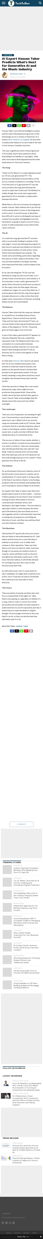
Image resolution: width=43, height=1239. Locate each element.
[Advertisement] (21, 28)
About (8, 1233)
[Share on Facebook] (9, 125)
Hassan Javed (18, 74)
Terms (34, 1233)
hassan (19, 626)
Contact (17, 1233)
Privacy (26, 1233)
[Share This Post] (14, 125)
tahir (25, 626)
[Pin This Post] (24, 125)
